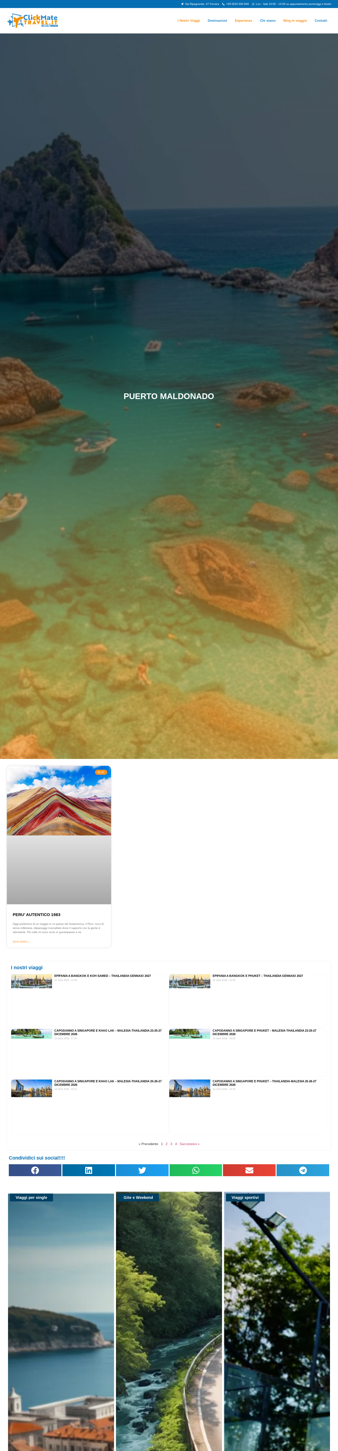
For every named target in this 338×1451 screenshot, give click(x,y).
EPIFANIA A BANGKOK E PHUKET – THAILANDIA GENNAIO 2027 (258, 975)
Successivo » (190, 1144)
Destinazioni (217, 20)
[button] (35, 1170)
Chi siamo (268, 20)
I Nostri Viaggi (189, 20)
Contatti (321, 20)
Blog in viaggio (295, 20)
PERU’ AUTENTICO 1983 (36, 914)
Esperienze (243, 20)
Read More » (21, 941)
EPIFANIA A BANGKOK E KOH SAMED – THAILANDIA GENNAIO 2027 (102, 975)
